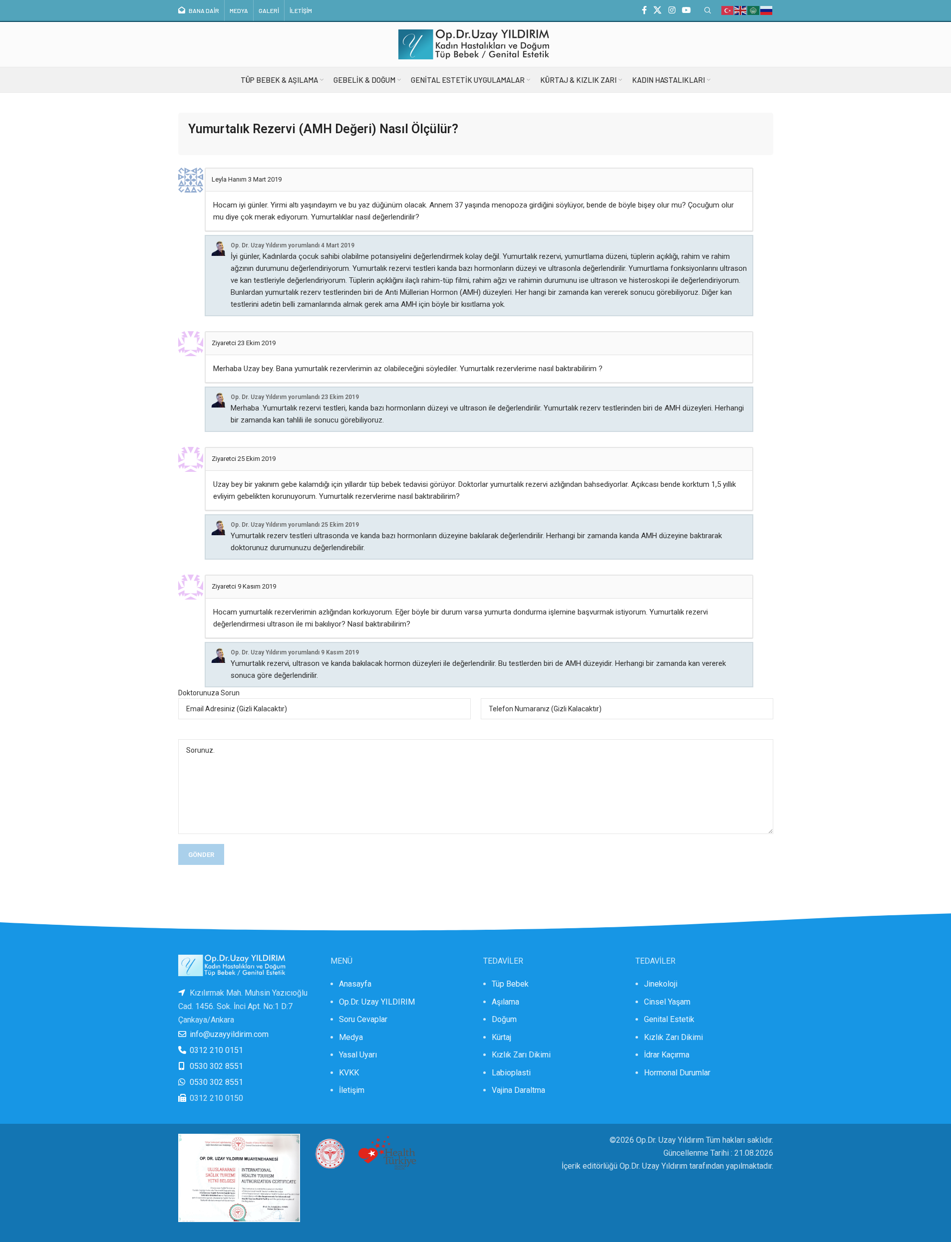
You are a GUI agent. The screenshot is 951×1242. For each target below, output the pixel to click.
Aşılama (505, 1002)
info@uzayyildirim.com (229, 1034)
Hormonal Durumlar (677, 1072)
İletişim (351, 1090)
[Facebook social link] (644, 10)
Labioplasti (511, 1072)
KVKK (349, 1072)
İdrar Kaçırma (666, 1054)
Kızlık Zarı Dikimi (521, 1054)
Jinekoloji (660, 984)
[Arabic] (753, 9)
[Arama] (707, 10)
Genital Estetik (669, 1019)
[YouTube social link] (686, 10)
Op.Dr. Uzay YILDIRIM (377, 1002)
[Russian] (766, 9)
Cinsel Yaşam (667, 1002)
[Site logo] (475, 43)
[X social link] (657, 10)
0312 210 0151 (216, 1050)
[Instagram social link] (671, 10)
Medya (351, 1037)
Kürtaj (501, 1037)
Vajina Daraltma (518, 1090)
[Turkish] (727, 9)
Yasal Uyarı (358, 1054)
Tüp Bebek (510, 984)
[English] (740, 9)
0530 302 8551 (216, 1066)
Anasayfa (355, 984)
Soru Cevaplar (363, 1019)
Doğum (504, 1019)
